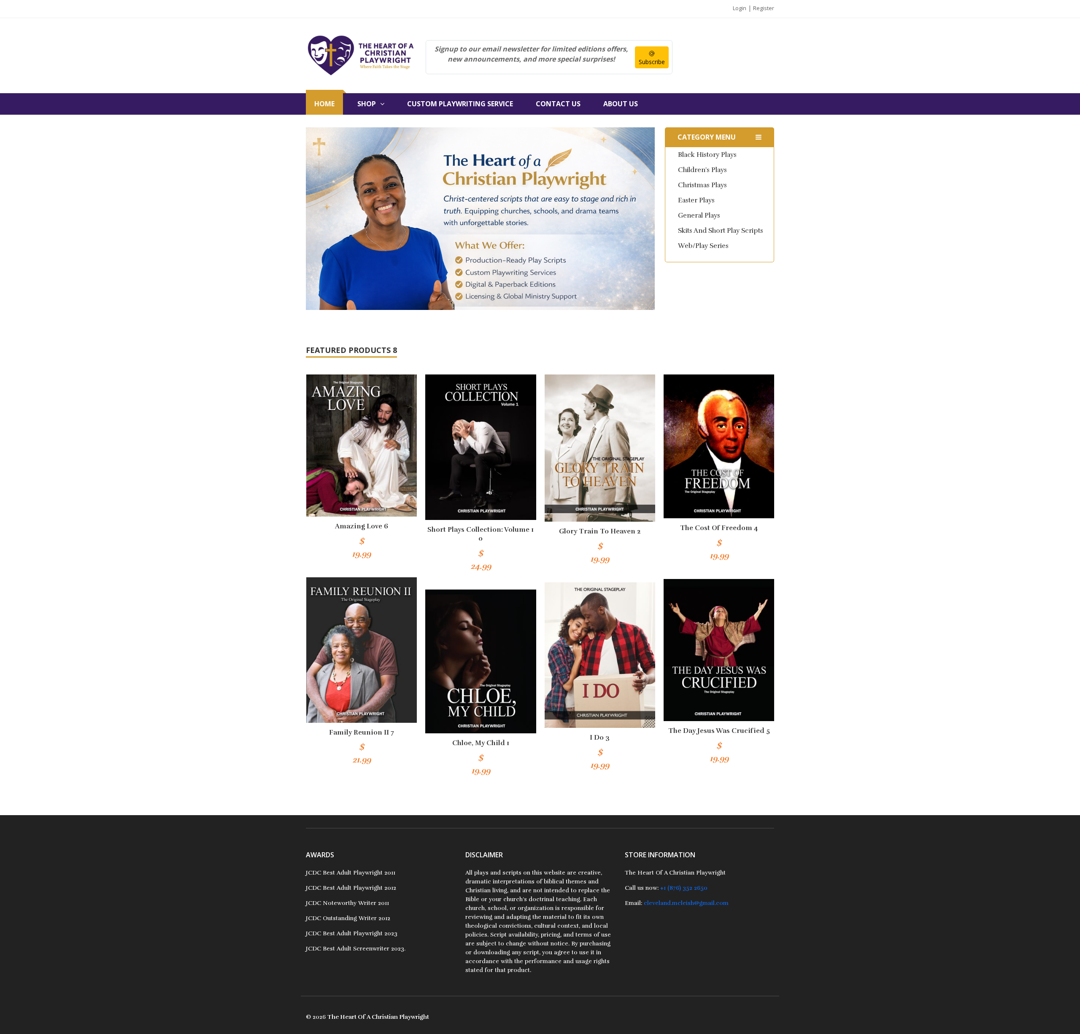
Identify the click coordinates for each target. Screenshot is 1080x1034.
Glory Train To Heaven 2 (600, 531)
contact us (558, 103)
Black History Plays (707, 155)
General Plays (699, 215)
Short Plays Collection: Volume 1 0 (480, 534)
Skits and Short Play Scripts (720, 230)
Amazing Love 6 (361, 526)
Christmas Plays (702, 185)
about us (620, 103)
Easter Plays (696, 200)
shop (366, 103)
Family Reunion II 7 (361, 732)
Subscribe (652, 62)
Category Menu (707, 137)
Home (324, 103)
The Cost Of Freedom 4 (719, 528)
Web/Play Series (703, 246)
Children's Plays (702, 170)
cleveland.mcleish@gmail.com (686, 903)
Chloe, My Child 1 (480, 743)
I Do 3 (600, 737)
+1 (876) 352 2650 (683, 887)
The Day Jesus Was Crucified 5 (719, 731)
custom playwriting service (460, 103)
